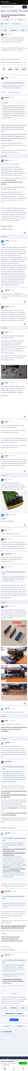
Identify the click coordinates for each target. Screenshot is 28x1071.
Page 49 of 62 (13, 30)
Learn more (3, 2)
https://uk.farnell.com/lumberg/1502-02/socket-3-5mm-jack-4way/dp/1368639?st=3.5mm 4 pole (13, 981)
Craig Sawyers (8, 553)
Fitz (6, 479)
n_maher (6, 23)
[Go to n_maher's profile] (2, 24)
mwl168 (7, 160)
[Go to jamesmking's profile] (2, 762)
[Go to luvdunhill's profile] (2, 290)
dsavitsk (7, 306)
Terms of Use (6, 1065)
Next (23, 30)
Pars (6, 34)
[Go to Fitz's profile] (2, 480)
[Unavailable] (14, 226)
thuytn (6, 382)
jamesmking (8, 761)
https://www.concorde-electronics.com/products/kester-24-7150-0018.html (12, 182)
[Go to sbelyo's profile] (2, 78)
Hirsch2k (7, 97)
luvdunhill (7, 290)
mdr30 (19, 83)
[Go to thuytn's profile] (2, 383)
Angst (6, 332)
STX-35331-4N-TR (13, 808)
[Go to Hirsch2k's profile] (2, 98)
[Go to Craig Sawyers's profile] (2, 554)
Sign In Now (14, 1019)
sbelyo (6, 77)
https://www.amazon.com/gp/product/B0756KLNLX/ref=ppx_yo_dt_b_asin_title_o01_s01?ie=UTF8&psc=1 (14, 729)
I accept (24, 1063)
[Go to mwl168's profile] (2, 161)
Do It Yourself (16, 23)
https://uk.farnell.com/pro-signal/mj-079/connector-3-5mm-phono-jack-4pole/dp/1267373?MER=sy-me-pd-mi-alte (12, 938)
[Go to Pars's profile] (2, 34)
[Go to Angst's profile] (2, 332)
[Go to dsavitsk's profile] (2, 307)
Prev (5, 30)
